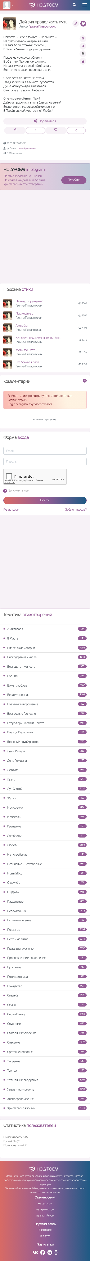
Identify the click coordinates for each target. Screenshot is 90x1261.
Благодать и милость (45, 667)
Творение (45, 1061)
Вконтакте (45, 1230)
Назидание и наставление (45, 864)
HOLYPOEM (14, 169)
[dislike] (56, 130)
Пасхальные (45, 901)
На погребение (45, 854)
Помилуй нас (24, 313)
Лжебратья (45, 836)
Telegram (45, 1236)
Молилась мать (25, 350)
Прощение (45, 967)
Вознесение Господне (45, 714)
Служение (45, 1024)
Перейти (74, 180)
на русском (45, 1203)
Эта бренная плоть (27, 362)
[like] (15, 130)
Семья (45, 1005)
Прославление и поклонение (45, 958)
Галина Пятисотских (42, 26)
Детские (45, 770)
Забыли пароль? (76, 509)
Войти (45, 500)
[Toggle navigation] (84, 5)
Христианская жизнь (46, 1108)
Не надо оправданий (29, 301)
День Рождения (45, 761)
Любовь (46, 845)
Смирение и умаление (45, 1033)
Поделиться (47, 121)
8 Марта (45, 638)
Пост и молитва (46, 939)
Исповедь (45, 817)
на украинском (45, 1209)
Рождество (45, 986)
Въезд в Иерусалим (45, 732)
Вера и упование (46, 695)
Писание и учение (45, 920)
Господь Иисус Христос (45, 742)
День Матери (45, 751)
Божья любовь (46, 685)
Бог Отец (45, 676)
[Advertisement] (45, 238)
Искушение (45, 807)
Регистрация (11, 509)
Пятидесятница (45, 977)
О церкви (45, 892)
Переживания (46, 911)
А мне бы (21, 326)
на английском (45, 1215)
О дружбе (45, 883)
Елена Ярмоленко (26, 148)
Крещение (45, 826)
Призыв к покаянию (46, 948)
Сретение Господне (45, 1052)
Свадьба (45, 995)
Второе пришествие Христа (45, 723)
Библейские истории (46, 648)
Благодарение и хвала (46, 657)
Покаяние (46, 930)
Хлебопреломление (45, 1099)
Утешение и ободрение (46, 1080)
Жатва (45, 798)
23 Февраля (45, 629)
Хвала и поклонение (46, 1089)
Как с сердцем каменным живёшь (37, 338)
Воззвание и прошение (45, 704)
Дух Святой (46, 789)
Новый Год (45, 873)
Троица (45, 1070)
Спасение (46, 1042)
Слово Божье (46, 1014)
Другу (45, 779)
